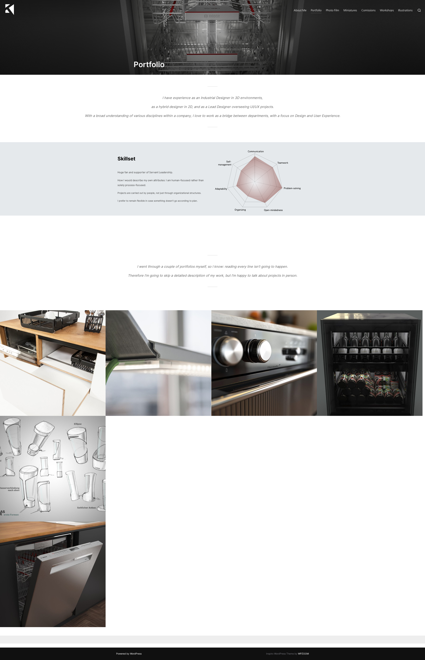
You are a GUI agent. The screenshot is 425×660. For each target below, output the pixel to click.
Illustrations (405, 10)
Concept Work (53, 469)
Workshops (387, 10)
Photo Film (332, 10)
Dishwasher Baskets (158, 469)
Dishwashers (53, 574)
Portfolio (316, 10)
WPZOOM (303, 653)
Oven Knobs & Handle (264, 363)
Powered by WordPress (129, 653)
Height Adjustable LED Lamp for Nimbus (158, 363)
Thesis (53, 363)
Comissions (368, 10)
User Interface (369, 469)
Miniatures (350, 10)
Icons (264, 469)
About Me (300, 10)
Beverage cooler (369, 363)
